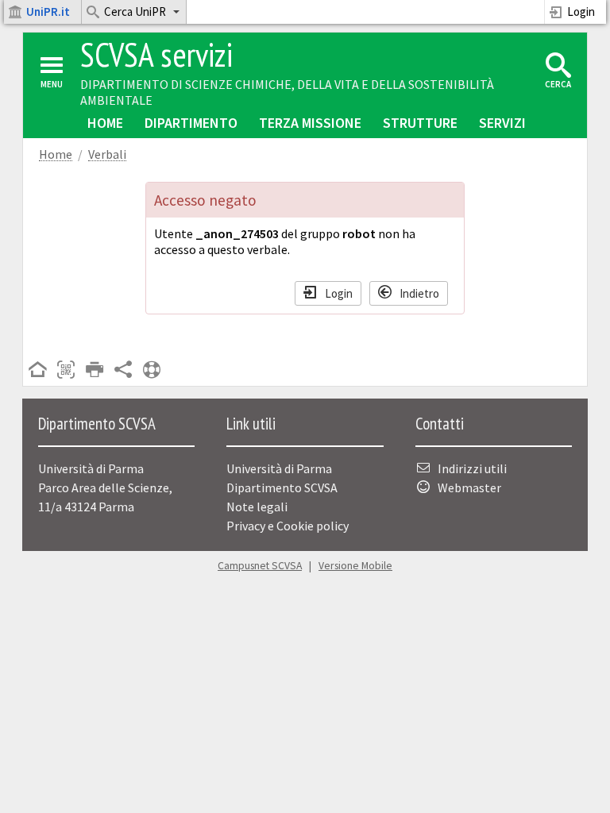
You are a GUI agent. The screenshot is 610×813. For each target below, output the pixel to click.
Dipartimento (191, 123)
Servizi (502, 123)
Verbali (107, 154)
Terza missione (310, 123)
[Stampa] (94, 371)
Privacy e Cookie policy (287, 526)
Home (105, 123)
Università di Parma (279, 468)
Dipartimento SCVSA (282, 487)
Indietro (419, 293)
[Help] (151, 371)
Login (581, 11)
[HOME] (37, 371)
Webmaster (469, 487)
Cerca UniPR (135, 11)
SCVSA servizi (156, 54)
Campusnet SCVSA (260, 565)
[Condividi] (123, 371)
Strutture (420, 123)
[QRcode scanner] (66, 371)
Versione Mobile (355, 565)
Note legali (257, 506)
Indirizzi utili (472, 468)
